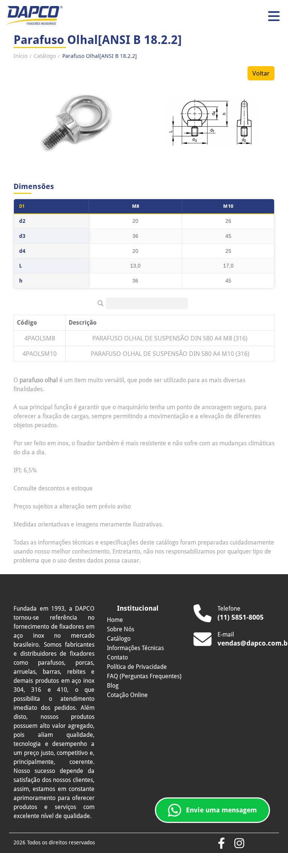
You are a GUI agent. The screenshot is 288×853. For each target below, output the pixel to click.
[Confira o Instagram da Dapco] (239, 844)
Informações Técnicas (135, 648)
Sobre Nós (120, 629)
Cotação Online (127, 695)
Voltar (261, 73)
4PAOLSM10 (39, 353)
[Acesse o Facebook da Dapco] (221, 844)
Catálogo (45, 55)
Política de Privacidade (137, 666)
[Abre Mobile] (274, 16)
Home (115, 619)
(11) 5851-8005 (241, 617)
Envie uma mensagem (221, 810)
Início (20, 55)
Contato (117, 657)
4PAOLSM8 (39, 338)
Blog (112, 685)
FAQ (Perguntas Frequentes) (144, 676)
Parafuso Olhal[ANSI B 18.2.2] (99, 55)
